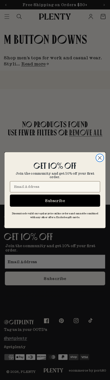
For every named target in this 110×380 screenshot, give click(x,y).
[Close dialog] (100, 158)
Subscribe (55, 200)
